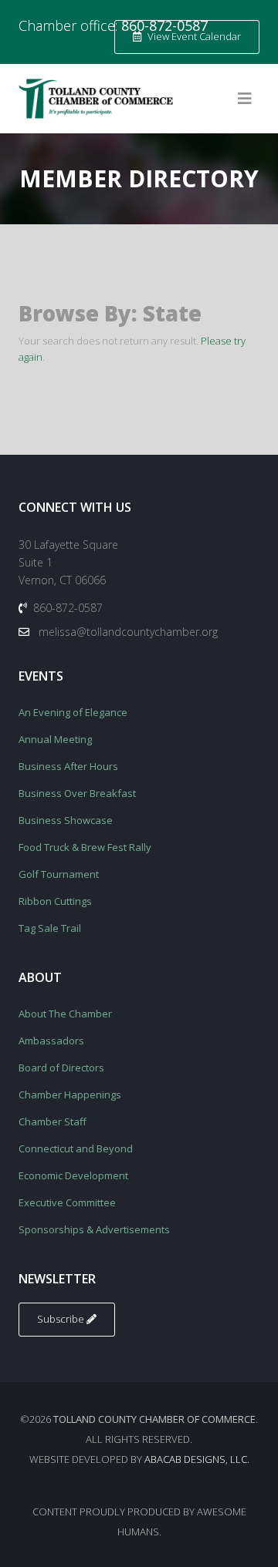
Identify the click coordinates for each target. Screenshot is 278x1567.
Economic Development (73, 1175)
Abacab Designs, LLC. (196, 1459)
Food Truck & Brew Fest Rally (85, 847)
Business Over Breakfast (77, 793)
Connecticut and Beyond (76, 1148)
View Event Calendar (193, 36)
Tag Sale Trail (50, 928)
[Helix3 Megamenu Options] (245, 98)
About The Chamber (65, 1014)
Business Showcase (66, 820)
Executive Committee (67, 1202)
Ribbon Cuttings (55, 901)
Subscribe (61, 1319)
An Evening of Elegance (73, 712)
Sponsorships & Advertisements (94, 1229)
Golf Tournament (59, 874)
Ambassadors (51, 1040)
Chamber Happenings (70, 1094)
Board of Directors (61, 1067)
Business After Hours (68, 766)
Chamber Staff (52, 1121)
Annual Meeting (55, 739)
